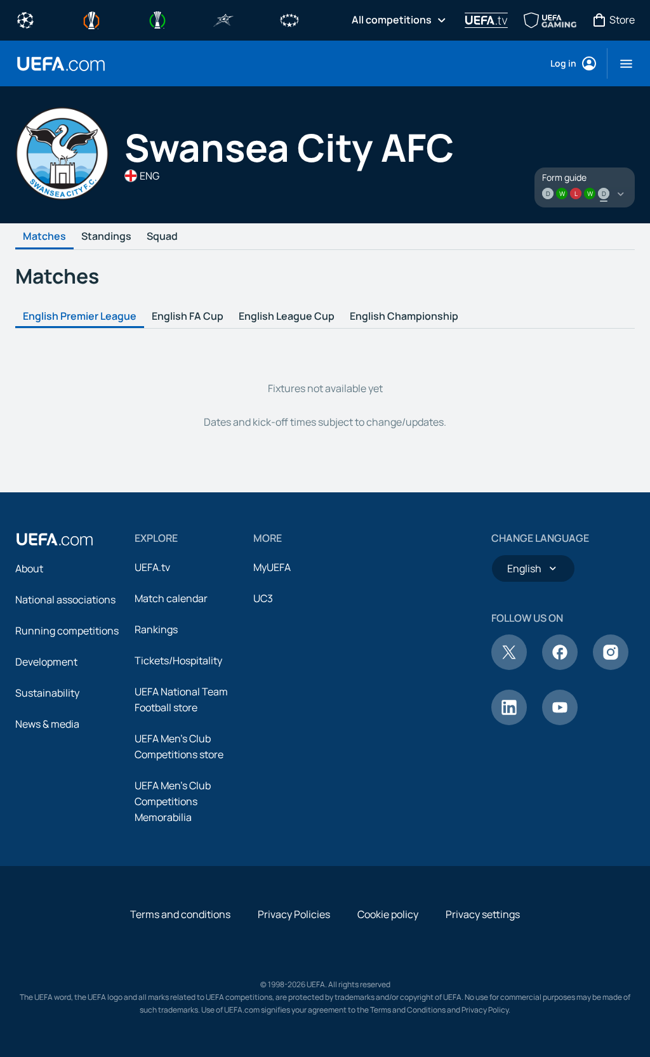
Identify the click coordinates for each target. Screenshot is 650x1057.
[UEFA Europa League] (91, 19)
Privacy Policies (294, 914)
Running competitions (67, 631)
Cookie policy (387, 914)
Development (46, 662)
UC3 (263, 598)
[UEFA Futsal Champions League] (223, 19)
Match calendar (171, 598)
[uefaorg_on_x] (509, 666)
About (29, 568)
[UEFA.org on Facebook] (560, 666)
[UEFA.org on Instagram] (610, 666)
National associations (65, 600)
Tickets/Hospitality (178, 660)
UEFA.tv (152, 567)
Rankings (156, 629)
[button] (621, 63)
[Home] (54, 539)
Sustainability (47, 693)
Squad (162, 236)
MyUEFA (272, 567)
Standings (106, 236)
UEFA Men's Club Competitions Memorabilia (173, 801)
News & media (47, 724)
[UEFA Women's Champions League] (289, 19)
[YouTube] (560, 721)
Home (61, 63)
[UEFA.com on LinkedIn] (509, 721)
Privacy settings (483, 914)
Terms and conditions (180, 914)
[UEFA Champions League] (25, 19)
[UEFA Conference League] (157, 19)
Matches (44, 236)
